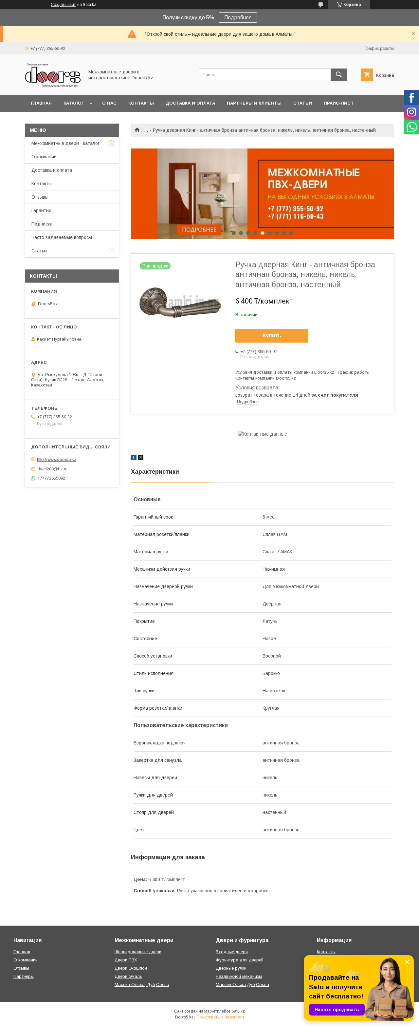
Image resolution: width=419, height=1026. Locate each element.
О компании (44, 156)
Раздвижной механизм (239, 976)
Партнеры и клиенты (254, 103)
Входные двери (232, 951)
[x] (140, 458)
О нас (109, 103)
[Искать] (339, 75)
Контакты (141, 103)
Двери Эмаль (128, 976)
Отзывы (39, 197)
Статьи (302, 103)
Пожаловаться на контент (220, 1017)
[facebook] (134, 458)
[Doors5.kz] (53, 86)
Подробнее (238, 17)
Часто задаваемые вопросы (61, 237)
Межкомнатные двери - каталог (65, 143)
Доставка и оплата (190, 103)
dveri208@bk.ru (52, 468)
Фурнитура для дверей (240, 959)
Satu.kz (238, 1011)
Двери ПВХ (126, 959)
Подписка (41, 224)
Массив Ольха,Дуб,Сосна (242, 984)
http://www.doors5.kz (56, 459)
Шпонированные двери (138, 951)
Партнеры (23, 976)
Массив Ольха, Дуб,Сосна (142, 984)
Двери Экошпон (131, 968)
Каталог (74, 103)
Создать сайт (63, 4)
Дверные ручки (231, 968)
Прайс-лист (339, 103)
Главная (41, 103)
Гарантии (41, 210)
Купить (272, 335)
